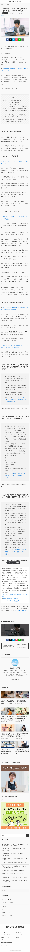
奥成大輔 (11, 13)
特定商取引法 (18, 937)
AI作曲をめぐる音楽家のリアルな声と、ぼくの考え (14, 862)
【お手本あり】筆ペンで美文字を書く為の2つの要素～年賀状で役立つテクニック (15, 552)
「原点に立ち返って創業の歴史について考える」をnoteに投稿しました (14, 881)
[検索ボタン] (28, 1)
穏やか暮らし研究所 (15, 668)
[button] (7, 39)
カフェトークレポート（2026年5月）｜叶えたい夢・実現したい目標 (15, 849)
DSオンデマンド (7, 899)
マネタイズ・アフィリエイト (14, 104)
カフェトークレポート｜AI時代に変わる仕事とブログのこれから (15, 859)
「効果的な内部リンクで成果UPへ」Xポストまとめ (14, 877)
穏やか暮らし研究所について (7, 934)
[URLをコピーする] (22, 39)
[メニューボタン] (1, 1)
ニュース (5, 909)
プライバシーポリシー (20, 939)
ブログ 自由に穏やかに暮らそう (11, 598)
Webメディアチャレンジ (6, 942)
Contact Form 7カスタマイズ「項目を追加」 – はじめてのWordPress (15, 476)
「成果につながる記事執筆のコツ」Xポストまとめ (14, 874)
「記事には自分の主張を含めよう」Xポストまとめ (14, 870)
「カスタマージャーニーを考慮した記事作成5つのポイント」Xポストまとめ (14, 866)
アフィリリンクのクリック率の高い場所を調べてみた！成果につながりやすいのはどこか (16, 110)
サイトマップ (18, 934)
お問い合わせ (18, 932)
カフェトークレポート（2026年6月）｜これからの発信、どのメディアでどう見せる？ (15, 845)
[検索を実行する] (27, 835)
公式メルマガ (5, 13)
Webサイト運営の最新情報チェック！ (15, 100)
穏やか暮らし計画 (7, 915)
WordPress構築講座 (8, 903)
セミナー (5, 906)
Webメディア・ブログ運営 (14, 102)
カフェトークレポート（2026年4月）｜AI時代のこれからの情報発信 (15, 854)
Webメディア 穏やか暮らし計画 (11, 601)
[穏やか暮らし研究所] (15, 1)
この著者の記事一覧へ (15, 679)
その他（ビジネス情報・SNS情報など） (17, 106)
